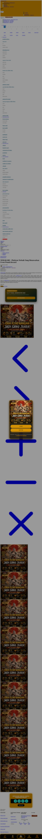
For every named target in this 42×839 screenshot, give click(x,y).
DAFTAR (21, 430)
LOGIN (21, 426)
